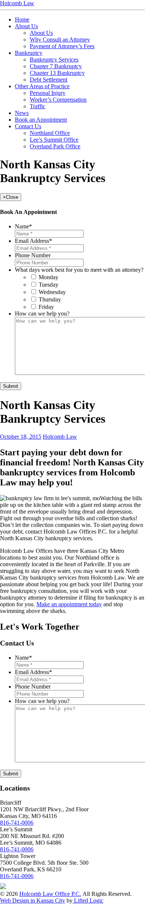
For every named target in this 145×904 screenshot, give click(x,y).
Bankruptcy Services (54, 59)
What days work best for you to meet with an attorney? (79, 270)
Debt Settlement (48, 79)
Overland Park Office (55, 146)
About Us (26, 26)
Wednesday (52, 292)
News (22, 113)
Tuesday (48, 284)
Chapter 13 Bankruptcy (57, 73)
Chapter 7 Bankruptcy (56, 66)
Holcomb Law (60, 436)
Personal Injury (47, 93)
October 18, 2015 (20, 436)
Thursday (50, 299)
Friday (46, 307)
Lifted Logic (87, 900)
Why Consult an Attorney (60, 39)
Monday (48, 277)
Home (22, 19)
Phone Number (33, 255)
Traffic (37, 106)
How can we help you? (42, 313)
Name (23, 226)
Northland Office (50, 133)
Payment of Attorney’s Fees (62, 46)
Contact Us (28, 126)
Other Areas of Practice (42, 86)
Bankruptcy (28, 53)
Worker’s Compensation (58, 99)
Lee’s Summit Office (54, 139)
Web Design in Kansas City (32, 900)
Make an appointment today (69, 604)
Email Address (33, 241)
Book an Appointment (41, 119)
